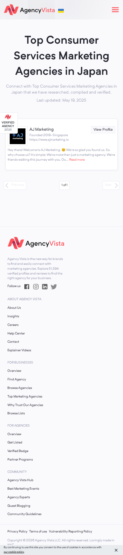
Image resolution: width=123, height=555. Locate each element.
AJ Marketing (41, 130)
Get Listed (14, 442)
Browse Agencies (19, 388)
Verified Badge (17, 451)
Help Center (16, 333)
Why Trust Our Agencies (25, 405)
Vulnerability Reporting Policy (70, 531)
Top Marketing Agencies (24, 396)
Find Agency (16, 379)
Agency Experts (18, 497)
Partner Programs (20, 459)
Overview (14, 371)
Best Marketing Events (23, 489)
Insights (13, 316)
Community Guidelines (24, 514)
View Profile (103, 130)
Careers (13, 325)
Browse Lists (16, 413)
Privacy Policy (17, 531)
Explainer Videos (19, 350)
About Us (14, 308)
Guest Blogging (18, 506)
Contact (13, 342)
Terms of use (38, 531)
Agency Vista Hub (20, 480)
